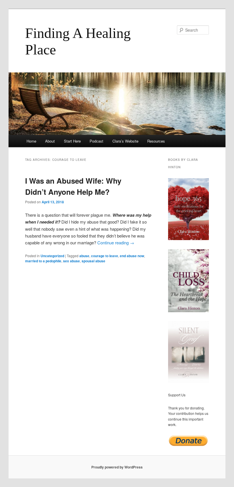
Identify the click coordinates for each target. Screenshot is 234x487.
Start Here (72, 141)
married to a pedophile (43, 260)
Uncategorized (52, 255)
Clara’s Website (125, 141)
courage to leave (104, 255)
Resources (156, 141)
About (50, 141)
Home (31, 141)
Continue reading (115, 242)
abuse (84, 255)
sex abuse (71, 260)
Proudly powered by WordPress (117, 467)
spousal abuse (93, 260)
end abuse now (132, 255)
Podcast (96, 141)
